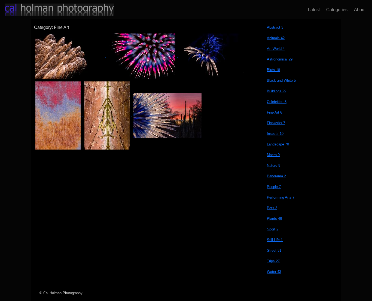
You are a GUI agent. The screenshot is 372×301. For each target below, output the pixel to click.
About (358, 9)
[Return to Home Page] (54, 9)
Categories (335, 9)
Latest (313, 9)
